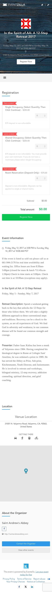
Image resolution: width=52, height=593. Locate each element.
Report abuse (39, 579)
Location (7, 406)
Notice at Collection (36, 582)
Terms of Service (24, 579)
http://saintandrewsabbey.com (16, 534)
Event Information (13, 238)
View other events (26, 550)
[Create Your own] (48, 5)
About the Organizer (14, 513)
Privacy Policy (9, 579)
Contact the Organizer (26, 544)
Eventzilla (14, 5)
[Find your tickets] (42, 5)
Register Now (26, 62)
